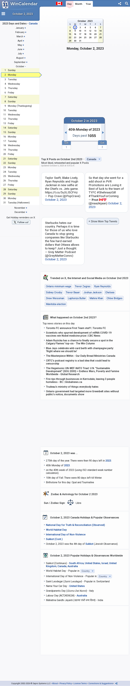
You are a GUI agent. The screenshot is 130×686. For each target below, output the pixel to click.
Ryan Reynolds (102, 286)
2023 (108, 460)
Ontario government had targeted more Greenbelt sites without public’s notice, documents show (82, 393)
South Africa (76, 563)
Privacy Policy (66, 683)
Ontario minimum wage (58, 286)
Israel (104, 563)
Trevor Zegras (82, 286)
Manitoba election (56, 304)
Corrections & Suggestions (100, 683)
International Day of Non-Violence (65, 534)
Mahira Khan (96, 298)
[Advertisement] (85, 80)
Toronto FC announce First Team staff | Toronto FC (76, 328)
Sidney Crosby (54, 292)
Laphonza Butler (77, 298)
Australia (73, 566)
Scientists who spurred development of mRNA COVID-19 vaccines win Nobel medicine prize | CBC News (78, 334)
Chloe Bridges (114, 298)
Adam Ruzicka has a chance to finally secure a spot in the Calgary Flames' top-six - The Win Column (79, 342)
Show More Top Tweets (102, 221)
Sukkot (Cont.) (54, 539)
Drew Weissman (55, 298)
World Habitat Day (56, 529)
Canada (62, 566)
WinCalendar (24, 3)
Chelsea (109, 292)
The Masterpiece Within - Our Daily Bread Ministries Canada (80, 355)
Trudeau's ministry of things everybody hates (72, 386)
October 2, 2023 (56, 200)
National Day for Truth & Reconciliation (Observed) (75, 525)
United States (92, 563)
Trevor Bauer (73, 292)
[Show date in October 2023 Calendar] (85, 36)
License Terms (80, 683)
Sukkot (89, 543)
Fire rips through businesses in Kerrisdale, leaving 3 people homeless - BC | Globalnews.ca (80, 380)
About (55, 683)
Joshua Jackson (93, 292)
